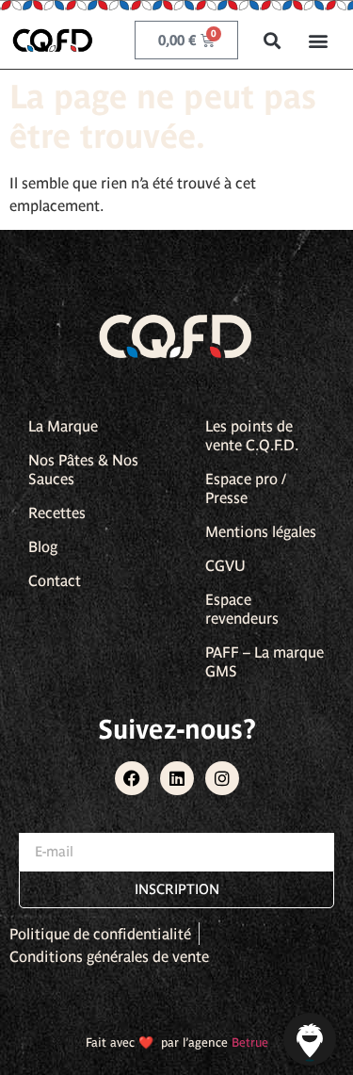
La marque (63, 425)
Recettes (57, 512)
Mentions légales (260, 531)
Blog (42, 546)
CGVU (225, 565)
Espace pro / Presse (245, 488)
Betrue (250, 1042)
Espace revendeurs (242, 609)
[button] (272, 40)
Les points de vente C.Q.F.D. (251, 435)
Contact (54, 580)
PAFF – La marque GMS (264, 661)
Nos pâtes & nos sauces (83, 469)
